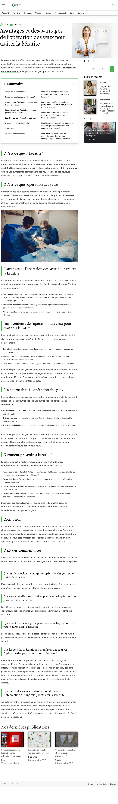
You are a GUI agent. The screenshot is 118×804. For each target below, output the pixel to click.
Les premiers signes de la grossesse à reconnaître (106, 90)
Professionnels (105, 99)
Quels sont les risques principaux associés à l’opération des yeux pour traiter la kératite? (56, 115)
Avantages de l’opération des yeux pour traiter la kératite (21, 103)
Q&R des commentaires (15, 134)
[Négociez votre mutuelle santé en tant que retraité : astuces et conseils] (90, 106)
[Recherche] (107, 5)
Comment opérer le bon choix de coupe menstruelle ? (65, 752)
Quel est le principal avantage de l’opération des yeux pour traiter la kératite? (55, 94)
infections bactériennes (17, 168)
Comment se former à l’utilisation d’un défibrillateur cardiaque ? (11, 752)
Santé (4, 760)
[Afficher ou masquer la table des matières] (49, 83)
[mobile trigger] (4, 5)
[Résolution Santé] (16, 5)
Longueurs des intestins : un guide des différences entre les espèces (99, 133)
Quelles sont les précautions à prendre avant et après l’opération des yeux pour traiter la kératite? (57, 125)
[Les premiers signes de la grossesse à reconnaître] (90, 88)
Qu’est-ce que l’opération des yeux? (20, 97)
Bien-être (32, 757)
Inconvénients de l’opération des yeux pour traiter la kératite (20, 111)
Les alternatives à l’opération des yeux (20, 118)
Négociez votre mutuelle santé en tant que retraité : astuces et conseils (107, 108)
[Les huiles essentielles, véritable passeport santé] (39, 739)
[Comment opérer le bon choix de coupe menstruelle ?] (66, 739)
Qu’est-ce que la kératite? (16, 92)
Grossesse (103, 82)
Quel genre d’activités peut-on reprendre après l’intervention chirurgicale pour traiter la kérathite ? (56, 136)
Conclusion (10, 128)
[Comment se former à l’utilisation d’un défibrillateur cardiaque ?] (12, 739)
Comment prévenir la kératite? (17, 123)
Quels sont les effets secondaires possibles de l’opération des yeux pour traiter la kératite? (56, 104)
